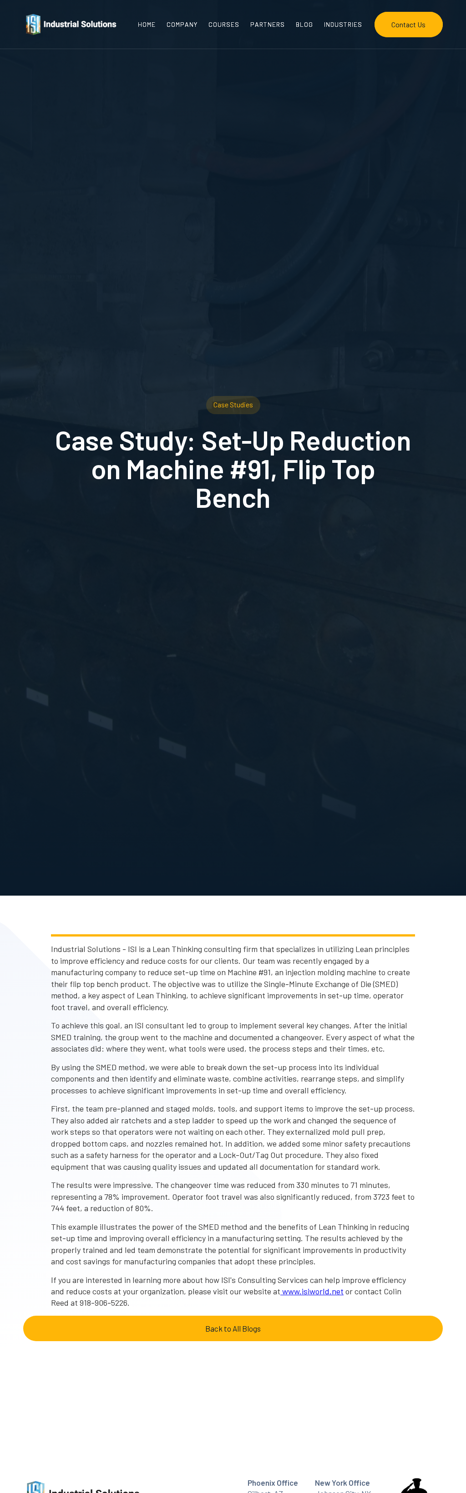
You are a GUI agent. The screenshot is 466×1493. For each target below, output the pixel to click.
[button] (343, 25)
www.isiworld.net (312, 1291)
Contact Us (408, 24)
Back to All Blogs (233, 1328)
